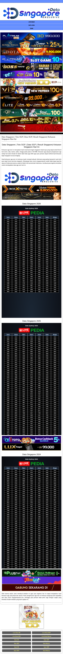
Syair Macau (46, 650)
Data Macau (46, 643)
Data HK (16, 640)
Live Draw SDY (17, 636)
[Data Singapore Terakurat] (31, 36)
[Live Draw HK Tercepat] (31, 616)
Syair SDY (16, 650)
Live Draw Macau (46, 636)
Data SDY (16, 643)
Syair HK (16, 647)
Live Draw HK (16, 632)
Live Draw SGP (46, 632)
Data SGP (46, 640)
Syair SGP (46, 647)
